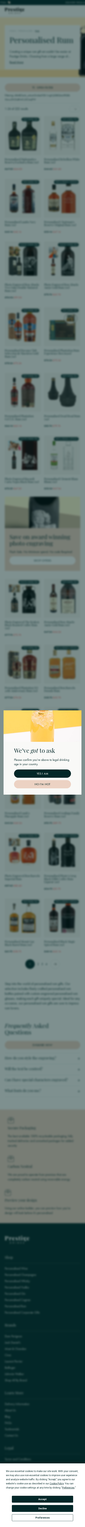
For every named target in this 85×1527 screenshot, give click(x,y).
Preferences (42, 1517)
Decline (42, 1508)
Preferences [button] (68, 1487)
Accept (42, 1499)
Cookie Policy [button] (57, 1483)
